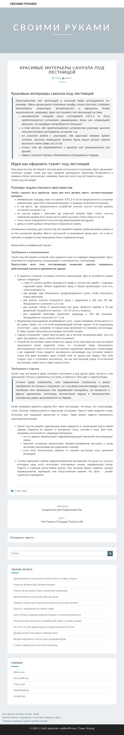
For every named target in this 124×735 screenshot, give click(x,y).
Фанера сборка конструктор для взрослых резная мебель (46, 603)
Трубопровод (21, 690)
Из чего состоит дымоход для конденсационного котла (44, 627)
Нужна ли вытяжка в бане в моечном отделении (40, 590)
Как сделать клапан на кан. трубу (20, 714)
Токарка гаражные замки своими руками (25, 721)
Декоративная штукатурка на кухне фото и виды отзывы (45, 578)
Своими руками (23, 3)
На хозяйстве (21, 678)
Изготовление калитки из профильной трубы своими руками (47, 621)
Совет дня (21, 491)
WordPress (69, 728)
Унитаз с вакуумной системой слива (34, 608)
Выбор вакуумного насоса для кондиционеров (40, 639)
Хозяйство (19, 696)
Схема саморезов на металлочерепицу (36, 645)
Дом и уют (19, 672)
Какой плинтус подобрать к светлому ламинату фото (31, 717)
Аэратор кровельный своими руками (34, 584)
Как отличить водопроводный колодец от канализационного (47, 615)
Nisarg (90, 728)
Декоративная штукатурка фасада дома (36, 596)
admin (68, 78)
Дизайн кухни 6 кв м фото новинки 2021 (36, 633)
